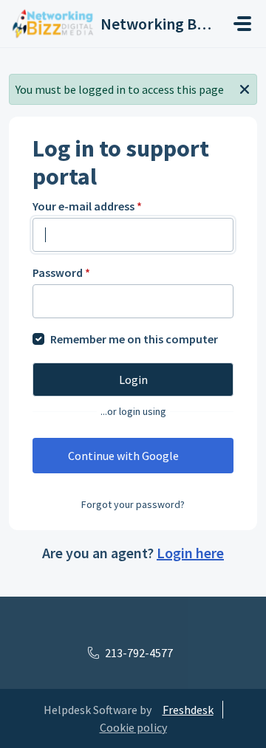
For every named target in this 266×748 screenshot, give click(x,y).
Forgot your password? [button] (133, 504)
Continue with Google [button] (123, 455)
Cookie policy (133, 727)
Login (133, 379)
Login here (190, 552)
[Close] (244, 88)
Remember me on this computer (134, 339)
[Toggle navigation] (242, 23)
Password (61, 272)
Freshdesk (188, 709)
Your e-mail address (87, 206)
